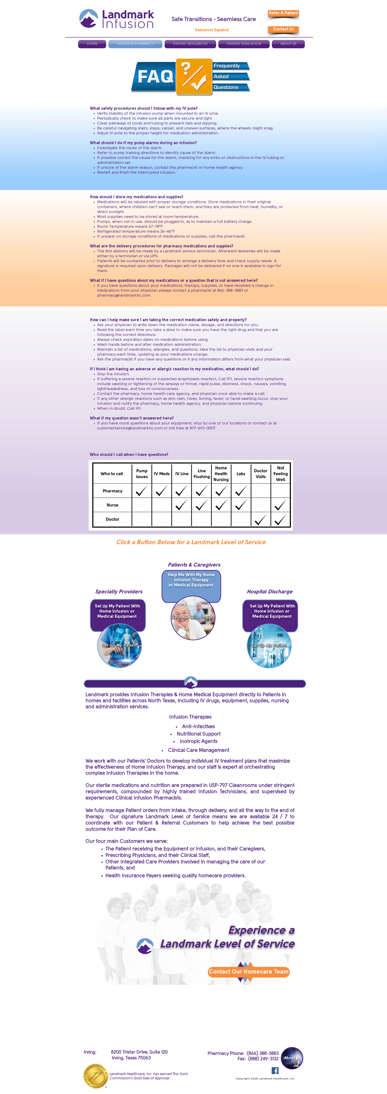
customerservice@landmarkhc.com (130, 428)
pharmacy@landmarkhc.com (123, 296)
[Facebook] (275, 1070)
